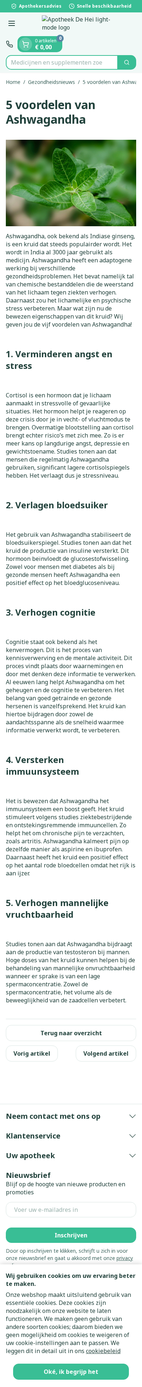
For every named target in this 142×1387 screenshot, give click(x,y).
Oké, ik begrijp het (71, 1372)
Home (13, 81)
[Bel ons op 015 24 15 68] (9, 44)
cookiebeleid (103, 1351)
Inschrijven (71, 1235)
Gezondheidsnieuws (51, 81)
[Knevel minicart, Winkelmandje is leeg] (25, 44)
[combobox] (62, 62)
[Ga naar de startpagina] (78, 24)
